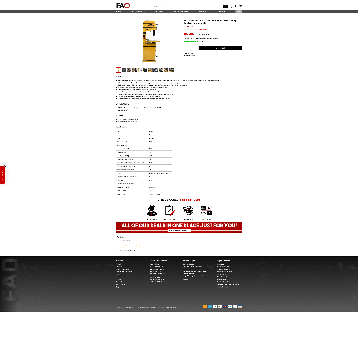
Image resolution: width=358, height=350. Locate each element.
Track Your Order (121, 284)
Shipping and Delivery (122, 269)
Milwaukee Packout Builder (224, 271)
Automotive (203, 11)
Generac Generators (223, 287)
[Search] (225, 6)
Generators (158, 11)
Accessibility (187, 279)
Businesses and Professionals (124, 271)
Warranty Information (122, 277)
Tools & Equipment (137, 11)
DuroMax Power (221, 279)
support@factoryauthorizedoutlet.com (194, 276)
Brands (118, 11)
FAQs (117, 274)
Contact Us (119, 266)
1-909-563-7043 (156, 271)
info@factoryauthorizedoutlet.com (193, 266)
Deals (239, 11)
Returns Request (121, 282)
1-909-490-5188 (161, 273)
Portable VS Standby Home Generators (228, 284)
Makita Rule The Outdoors (224, 277)
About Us (118, 264)
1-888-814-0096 (190, 199)
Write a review (203, 29)
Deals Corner (220, 264)
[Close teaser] (5, 166)
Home (117, 16)
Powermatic (189, 26)
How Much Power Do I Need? (225, 282)
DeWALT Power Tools (223, 266)
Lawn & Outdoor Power (180, 11)
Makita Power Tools (222, 274)
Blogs (117, 287)
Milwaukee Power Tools (223, 269)
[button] (2, 175)
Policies (118, 279)
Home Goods (222, 11)
